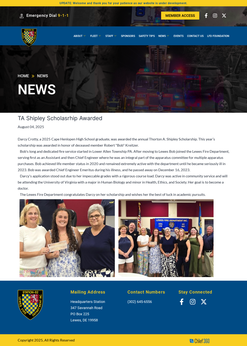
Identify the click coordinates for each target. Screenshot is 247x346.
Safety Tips (147, 36)
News (162, 36)
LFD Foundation (218, 36)
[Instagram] (215, 15)
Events (179, 36)
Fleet (94, 36)
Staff (109, 36)
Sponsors (128, 36)
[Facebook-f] (206, 15)
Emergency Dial (47, 15)
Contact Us (195, 36)
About (78, 36)
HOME (23, 76)
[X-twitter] (224, 15)
